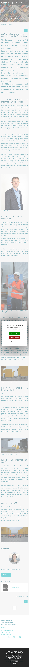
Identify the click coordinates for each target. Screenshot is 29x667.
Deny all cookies (14, 337)
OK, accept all (14, 333)
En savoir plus (14, 661)
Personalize (14, 341)
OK (14, 663)
